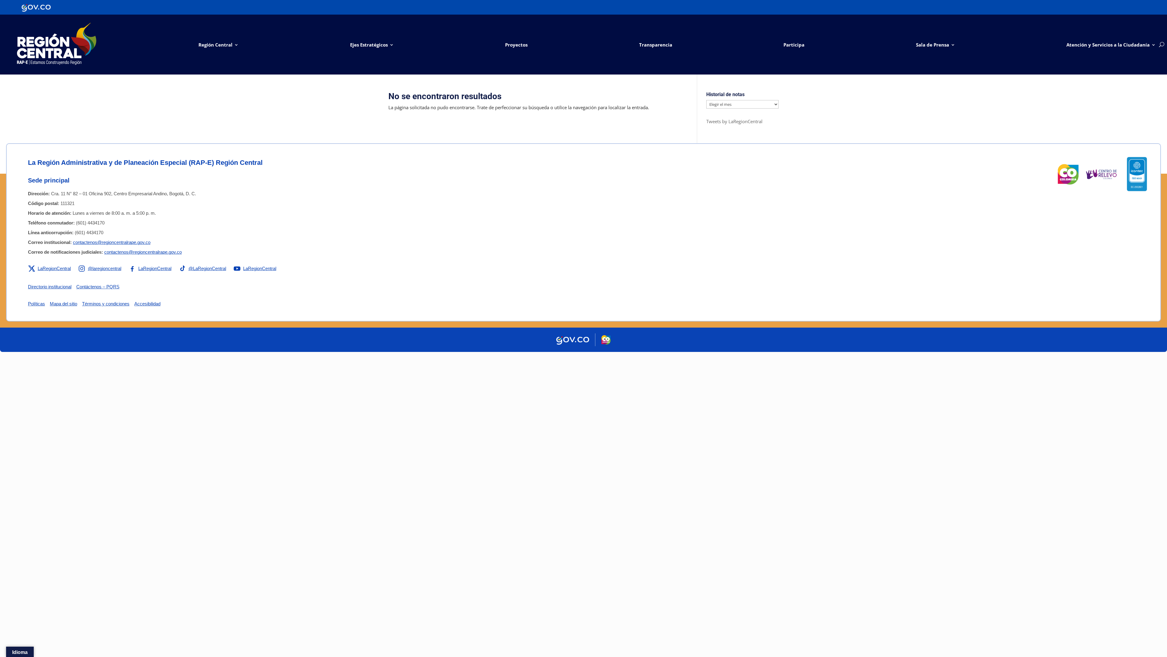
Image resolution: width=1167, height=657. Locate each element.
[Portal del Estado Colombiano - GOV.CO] (36, 7)
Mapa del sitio (63, 303)
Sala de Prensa (932, 45)
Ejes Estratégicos (369, 45)
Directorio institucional (49, 286)
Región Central (215, 45)
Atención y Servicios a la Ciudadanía (1108, 45)
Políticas (36, 303)
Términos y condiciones (105, 303)
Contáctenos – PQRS (97, 286)
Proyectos (516, 45)
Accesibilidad (147, 303)
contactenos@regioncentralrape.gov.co (111, 242)
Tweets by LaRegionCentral (734, 121)
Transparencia (655, 45)
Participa (793, 45)
